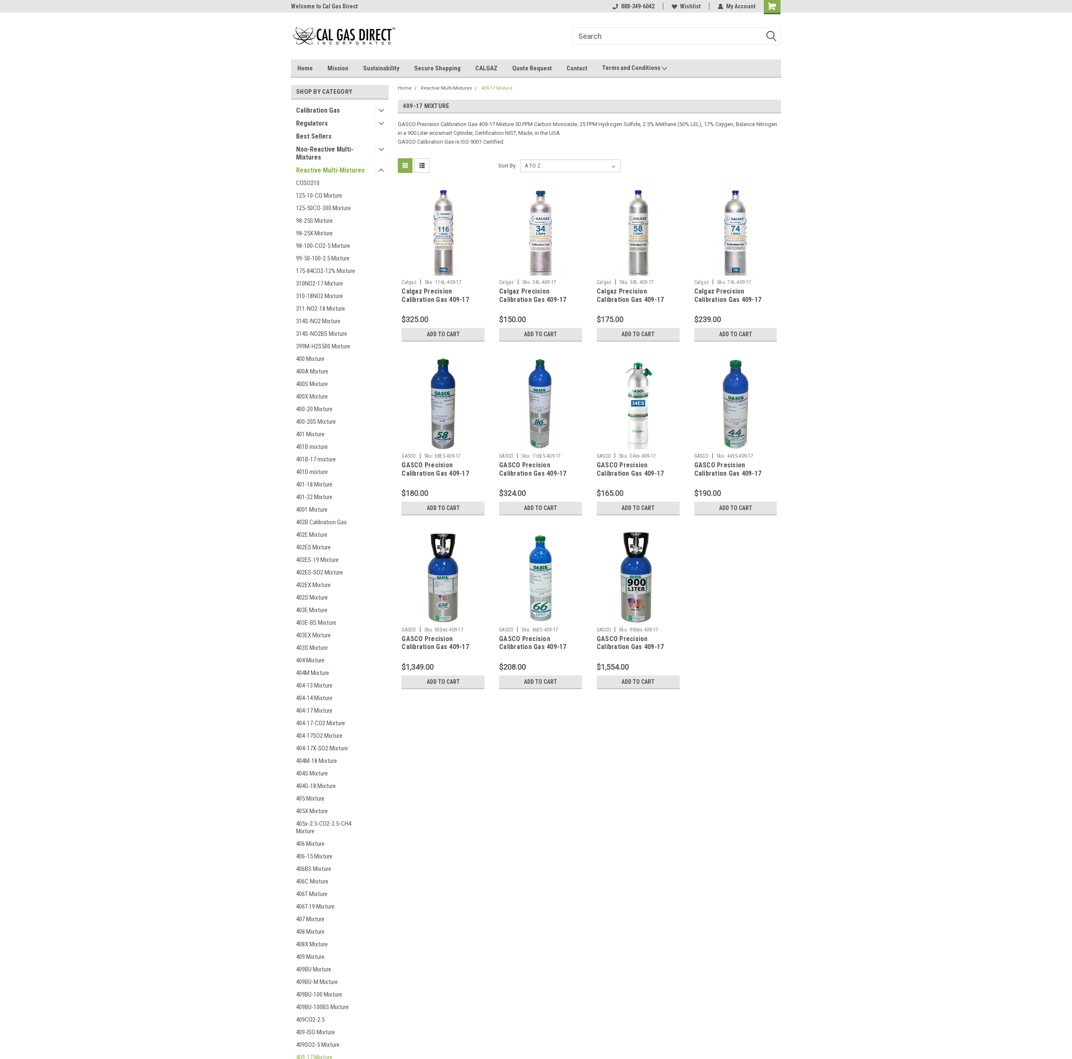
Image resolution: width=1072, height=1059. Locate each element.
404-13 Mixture (314, 685)
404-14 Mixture (314, 698)
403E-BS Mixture (316, 622)
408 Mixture (310, 931)
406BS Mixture (313, 869)
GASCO (409, 456)
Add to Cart (443, 334)
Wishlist (690, 6)
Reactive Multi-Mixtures (330, 170)
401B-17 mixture (316, 459)
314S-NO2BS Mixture (321, 334)
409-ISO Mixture (315, 1032)
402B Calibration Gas (321, 522)
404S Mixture (312, 773)
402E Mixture (311, 535)
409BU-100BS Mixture (322, 1007)
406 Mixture (310, 844)
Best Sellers (314, 136)
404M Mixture (312, 673)
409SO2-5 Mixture (318, 1045)
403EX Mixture (313, 635)
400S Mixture (312, 384)
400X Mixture (312, 396)
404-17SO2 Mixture (319, 735)
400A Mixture (312, 371)
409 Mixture (310, 957)
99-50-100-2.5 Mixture (323, 258)
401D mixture (312, 472)
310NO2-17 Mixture (319, 283)
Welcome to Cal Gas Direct (324, 6)
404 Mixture (310, 660)
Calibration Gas (318, 110)
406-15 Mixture (314, 856)
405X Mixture (312, 811)
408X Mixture (312, 944)
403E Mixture (311, 610)
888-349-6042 (638, 6)
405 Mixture (310, 798)
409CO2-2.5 (310, 1019)
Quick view (443, 269)
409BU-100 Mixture (319, 994)
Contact (577, 68)
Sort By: (507, 165)
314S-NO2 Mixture (318, 321)
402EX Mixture (313, 585)
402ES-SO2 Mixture (319, 572)
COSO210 (308, 183)
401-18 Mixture (314, 484)
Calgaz (409, 282)
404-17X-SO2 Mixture (322, 748)
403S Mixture (312, 648)
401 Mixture (310, 434)
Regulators (312, 123)
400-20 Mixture (314, 409)
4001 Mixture (311, 509)
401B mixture (312, 447)
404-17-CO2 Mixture (320, 723)
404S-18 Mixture (316, 786)
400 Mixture (310, 359)
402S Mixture (312, 597)
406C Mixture (312, 881)
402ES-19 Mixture (317, 560)
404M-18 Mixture (316, 761)
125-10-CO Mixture (319, 195)
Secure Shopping (437, 68)
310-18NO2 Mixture (319, 296)
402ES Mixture (313, 547)
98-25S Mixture (314, 220)
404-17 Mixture (314, 710)
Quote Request (532, 68)
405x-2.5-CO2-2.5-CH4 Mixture (323, 827)
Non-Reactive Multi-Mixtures (324, 153)
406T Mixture (311, 894)
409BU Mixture (313, 969)
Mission (337, 68)
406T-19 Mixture (315, 906)
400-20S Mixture (316, 421)
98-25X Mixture (314, 233)
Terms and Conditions (632, 68)
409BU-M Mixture (317, 982)
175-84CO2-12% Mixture (325, 271)
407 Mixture (310, 919)
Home (305, 68)
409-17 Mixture (497, 88)
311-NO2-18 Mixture (320, 308)
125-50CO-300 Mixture (323, 208)
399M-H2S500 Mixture (323, 346)
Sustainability (381, 68)
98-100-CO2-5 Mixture (323, 246)
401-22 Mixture (314, 497)
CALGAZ (486, 68)
